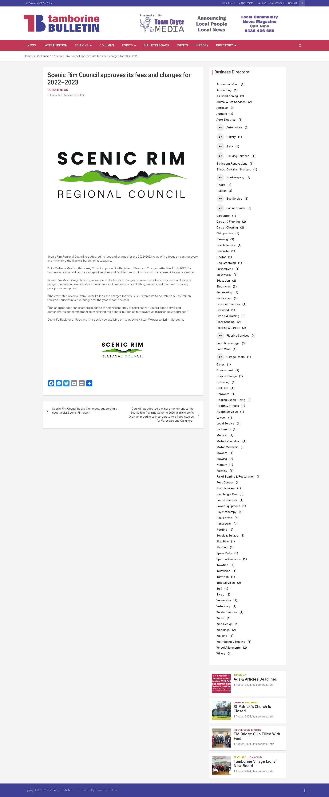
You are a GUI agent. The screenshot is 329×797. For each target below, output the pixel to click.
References (277, 3)
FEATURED (251, 702)
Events (182, 45)
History (202, 45)
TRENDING (240, 675)
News (31, 45)
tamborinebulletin (74, 95)
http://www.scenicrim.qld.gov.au (162, 319)
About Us (227, 3)
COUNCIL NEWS (57, 90)
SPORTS (256, 730)
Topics (127, 45)
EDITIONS (82, 45)
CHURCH (239, 702)
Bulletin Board (156, 45)
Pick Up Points (245, 3)
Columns (106, 45)
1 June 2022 (54, 95)
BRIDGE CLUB (242, 730)
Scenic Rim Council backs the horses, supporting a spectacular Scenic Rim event (84, 410)
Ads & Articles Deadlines (255, 679)
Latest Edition (55, 45)
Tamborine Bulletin (59, 790)
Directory (224, 45)
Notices (261, 3)
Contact (292, 3)
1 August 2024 (242, 685)
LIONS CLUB (255, 757)
